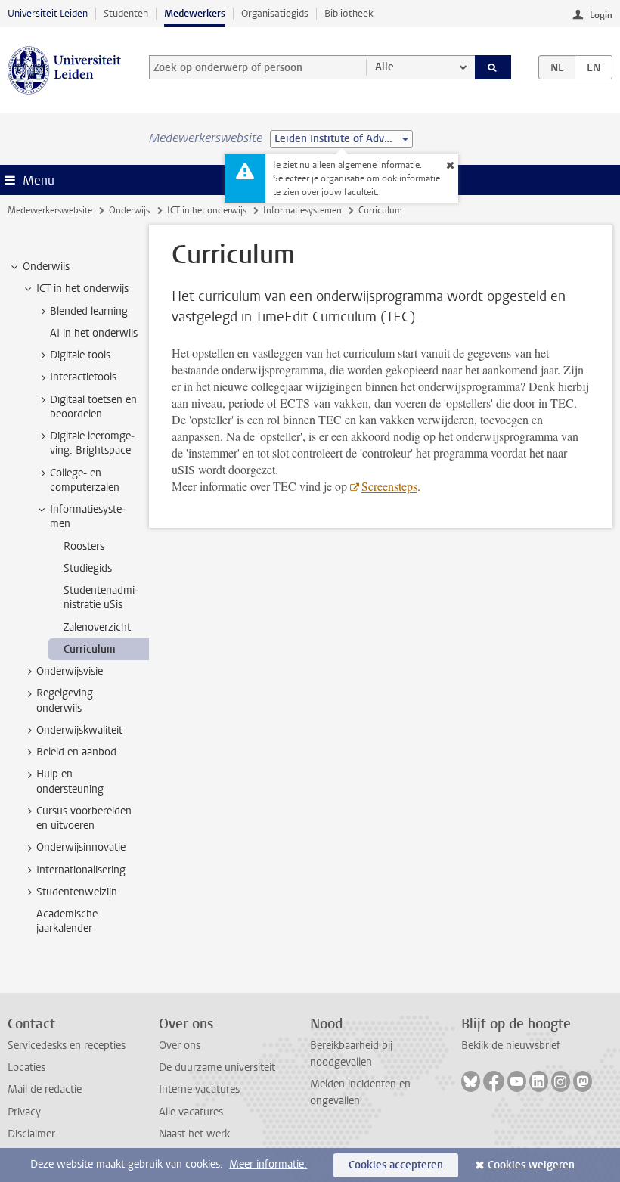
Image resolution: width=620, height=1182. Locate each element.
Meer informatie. (268, 1164)
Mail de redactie (45, 1089)
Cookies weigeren (531, 1165)
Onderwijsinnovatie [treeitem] (81, 847)
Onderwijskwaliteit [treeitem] (79, 730)
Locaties (26, 1067)
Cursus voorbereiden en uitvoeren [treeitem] (84, 818)
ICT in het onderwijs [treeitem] (82, 288)
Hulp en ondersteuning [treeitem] (70, 781)
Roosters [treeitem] (84, 546)
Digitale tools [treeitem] (80, 355)
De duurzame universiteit (217, 1067)
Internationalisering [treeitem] (81, 870)
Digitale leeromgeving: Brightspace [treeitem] (92, 443)
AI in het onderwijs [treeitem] (94, 333)
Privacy (24, 1112)
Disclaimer (31, 1134)
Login (601, 15)
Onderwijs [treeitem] (46, 266)
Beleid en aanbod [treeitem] (76, 752)
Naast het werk (194, 1134)
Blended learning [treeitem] (89, 311)
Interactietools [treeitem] (83, 377)
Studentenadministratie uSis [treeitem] (101, 597)
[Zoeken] (493, 67)
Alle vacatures (191, 1112)
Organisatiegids (274, 13)
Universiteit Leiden (48, 13)
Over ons (179, 1045)
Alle (384, 67)
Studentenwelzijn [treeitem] (76, 892)
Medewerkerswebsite (50, 210)
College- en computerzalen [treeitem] (84, 480)
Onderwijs (129, 210)
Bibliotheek (349, 13)
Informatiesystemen (302, 210)
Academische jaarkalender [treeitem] (67, 921)
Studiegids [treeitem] (88, 568)
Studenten (126, 13)
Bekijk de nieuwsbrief (510, 1045)
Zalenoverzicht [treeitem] (97, 627)
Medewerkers (194, 13)
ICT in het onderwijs (206, 210)
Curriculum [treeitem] (90, 649)
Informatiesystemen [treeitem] (88, 516)
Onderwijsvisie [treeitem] (69, 671)
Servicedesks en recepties (67, 1045)
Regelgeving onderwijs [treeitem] (64, 700)
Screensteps (389, 486)
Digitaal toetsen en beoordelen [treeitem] (93, 406)
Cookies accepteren (396, 1165)
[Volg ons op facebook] (493, 1081)
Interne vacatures (199, 1089)
